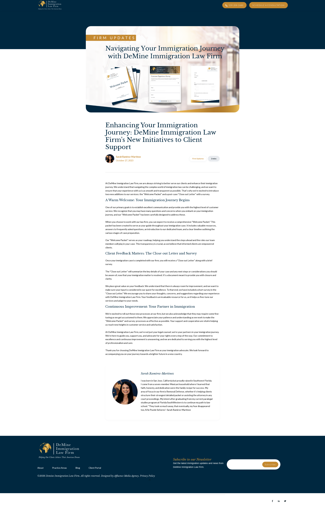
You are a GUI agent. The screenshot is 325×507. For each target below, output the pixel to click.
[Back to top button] (149, 479)
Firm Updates (198, 158)
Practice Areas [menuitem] (59, 467)
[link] (59, 450)
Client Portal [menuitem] (95, 467)
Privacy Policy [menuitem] (65, 501)
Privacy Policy (147, 476)
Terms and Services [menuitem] (46, 501)
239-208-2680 (235, 5)
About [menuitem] (40, 467)
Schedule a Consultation (268, 5)
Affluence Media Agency (126, 476)
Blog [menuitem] (77, 467)
